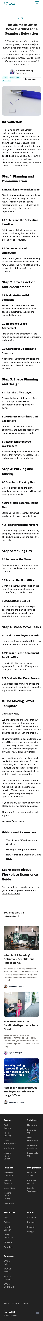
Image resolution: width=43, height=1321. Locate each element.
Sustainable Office (32, 1154)
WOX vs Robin (7, 1262)
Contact (30, 1232)
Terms (7, 1303)
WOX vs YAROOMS (9, 1285)
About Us (31, 1217)
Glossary (8, 1242)
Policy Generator (8, 1236)
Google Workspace (32, 1189)
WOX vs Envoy (7, 1270)
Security (31, 1227)
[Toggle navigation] (37, 3)
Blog (23, 18)
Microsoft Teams (31, 1174)
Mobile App (9, 1148)
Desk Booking (7, 1126)
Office (5, 77)
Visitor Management (10, 1142)
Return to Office (31, 1131)
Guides (7, 1222)
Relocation (6, 81)
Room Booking (7, 1134)
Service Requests (8, 1181)
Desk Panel (9, 1203)
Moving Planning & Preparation (21, 849)
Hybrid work (33, 1125)
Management (15, 77)
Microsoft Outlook (31, 1181)
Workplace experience (32, 1146)
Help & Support (7, 1228)
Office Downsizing (32, 1139)
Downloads (9, 1247)
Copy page (32, 79)
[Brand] (11, 1312)
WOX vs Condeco (8, 1278)
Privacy (15, 1303)
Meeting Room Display (7, 1156)
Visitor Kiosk (9, 1188)
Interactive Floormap (8, 1174)
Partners (31, 1222)
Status (25, 1303)
